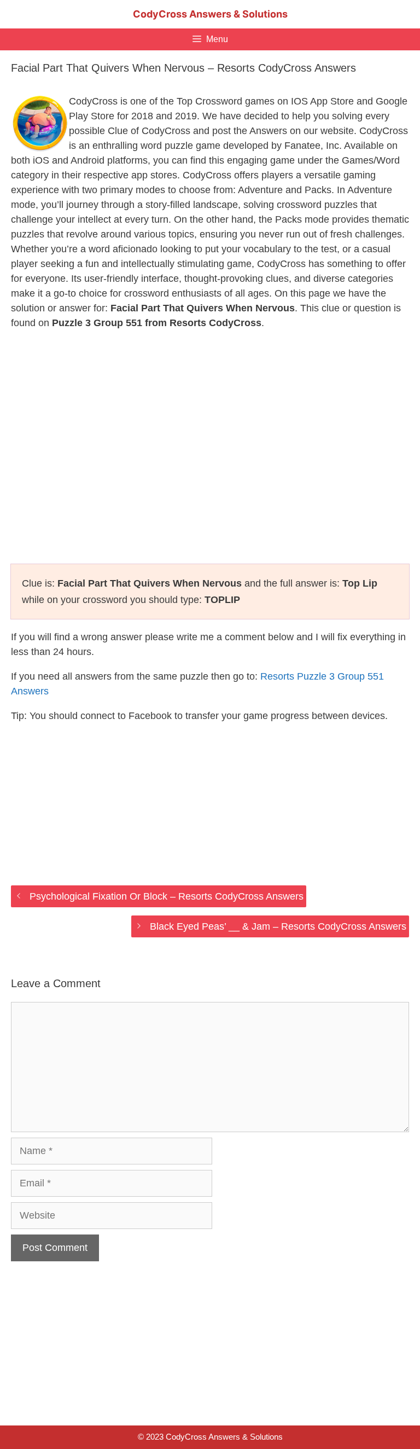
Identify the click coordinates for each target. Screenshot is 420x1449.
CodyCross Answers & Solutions (210, 14)
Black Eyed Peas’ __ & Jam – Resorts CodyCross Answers (278, 926)
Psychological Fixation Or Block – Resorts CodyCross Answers (167, 896)
